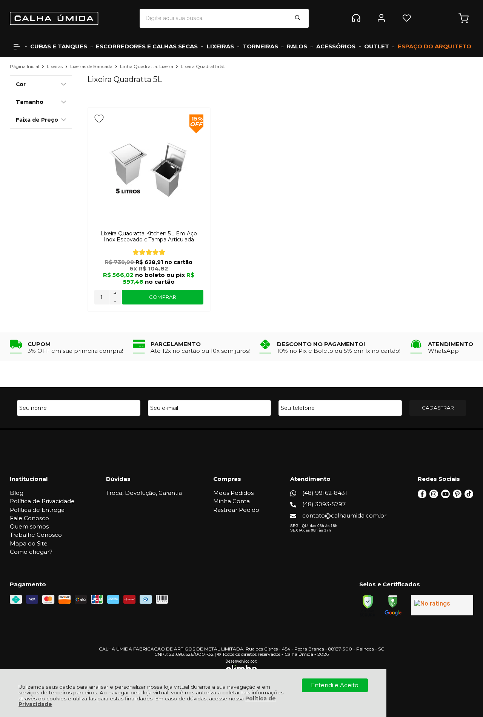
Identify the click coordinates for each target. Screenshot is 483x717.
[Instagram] (433, 496)
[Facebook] (422, 496)
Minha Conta (231, 501)
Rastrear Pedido (236, 509)
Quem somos (29, 526)
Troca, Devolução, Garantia (144, 492)
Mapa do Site (29, 543)
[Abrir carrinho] (463, 18)
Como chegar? (31, 551)
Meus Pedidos (233, 492)
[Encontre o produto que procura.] (297, 18)
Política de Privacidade (42, 501)
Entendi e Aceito (334, 685)
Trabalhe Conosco (36, 534)
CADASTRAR (438, 408)
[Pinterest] (457, 496)
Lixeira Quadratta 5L (203, 66)
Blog (16, 492)
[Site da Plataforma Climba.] (241, 667)
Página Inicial (25, 66)
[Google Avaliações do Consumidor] (442, 605)
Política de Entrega (37, 509)
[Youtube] (445, 496)
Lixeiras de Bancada (92, 66)
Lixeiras (55, 66)
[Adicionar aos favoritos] (99, 118)
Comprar (162, 297)
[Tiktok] (469, 496)
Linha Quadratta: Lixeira (147, 66)
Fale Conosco (29, 518)
